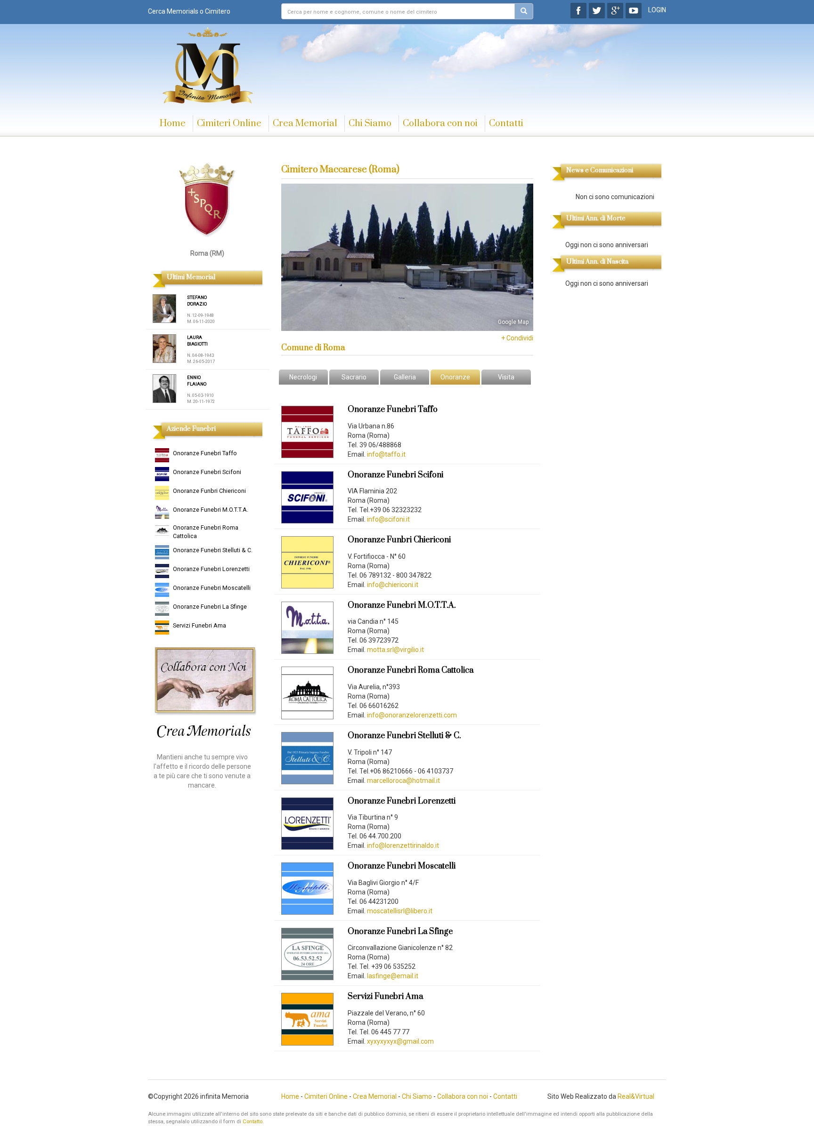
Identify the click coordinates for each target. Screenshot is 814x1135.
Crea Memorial (305, 123)
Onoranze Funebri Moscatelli (212, 587)
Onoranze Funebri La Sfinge (210, 606)
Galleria (405, 377)
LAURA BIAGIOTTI (197, 340)
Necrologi (303, 377)
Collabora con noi (440, 123)
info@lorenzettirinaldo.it (403, 845)
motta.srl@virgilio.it (395, 649)
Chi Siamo (370, 123)
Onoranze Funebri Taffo (205, 453)
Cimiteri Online (229, 123)
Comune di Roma (313, 348)
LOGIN (657, 10)
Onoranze (455, 377)
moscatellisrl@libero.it (399, 911)
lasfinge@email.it (392, 976)
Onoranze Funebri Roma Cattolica (205, 531)
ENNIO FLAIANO (196, 380)
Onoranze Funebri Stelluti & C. (212, 550)
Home (173, 123)
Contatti (506, 123)
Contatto (252, 1122)
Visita (506, 377)
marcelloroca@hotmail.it (403, 780)
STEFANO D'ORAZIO (197, 300)
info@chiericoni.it (392, 584)
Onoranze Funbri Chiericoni (209, 490)
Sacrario (354, 377)
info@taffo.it (386, 454)
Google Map (513, 322)
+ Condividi (517, 338)
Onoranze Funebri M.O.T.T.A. (210, 509)
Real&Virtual (636, 1096)
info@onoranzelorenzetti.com (412, 715)
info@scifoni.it (388, 519)
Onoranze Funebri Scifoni (207, 471)
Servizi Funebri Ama (199, 625)
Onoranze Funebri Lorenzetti (211, 568)
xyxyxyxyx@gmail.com (400, 1041)
